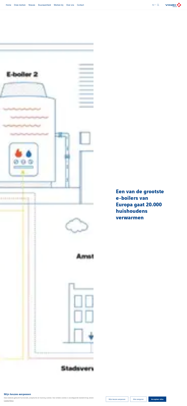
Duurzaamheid (44, 4)
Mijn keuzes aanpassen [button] (117, 399)
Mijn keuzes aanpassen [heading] (17, 394)
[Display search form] (158, 5)
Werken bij (58, 4)
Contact (80, 4)
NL (153, 5)
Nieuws (32, 4)
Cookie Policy (9, 400)
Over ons (70, 4)
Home (8, 4)
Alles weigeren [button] (138, 399)
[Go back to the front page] (173, 5)
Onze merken (20, 4)
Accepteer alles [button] (157, 399)
